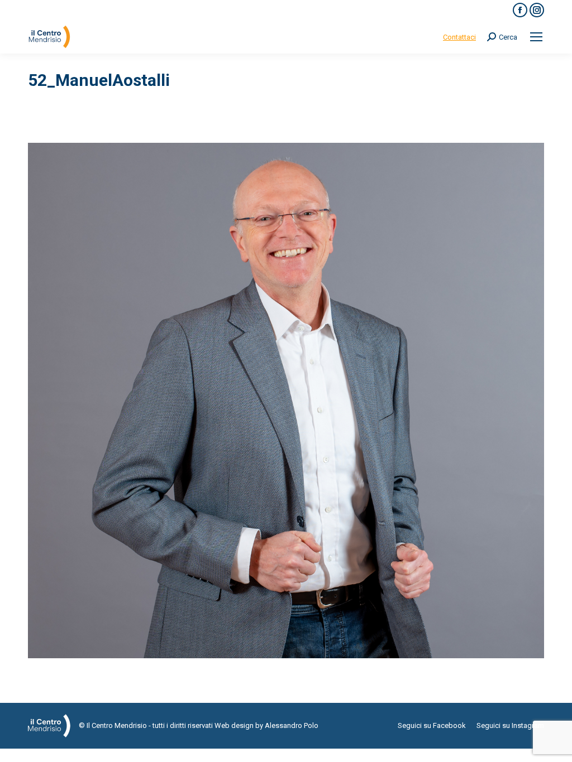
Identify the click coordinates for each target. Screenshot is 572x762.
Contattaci (459, 37)
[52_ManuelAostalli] (286, 400)
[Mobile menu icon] (536, 37)
